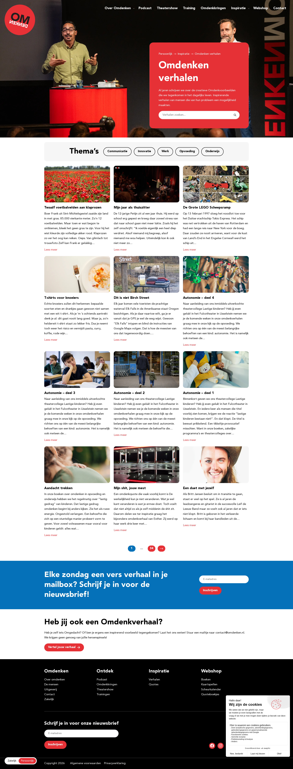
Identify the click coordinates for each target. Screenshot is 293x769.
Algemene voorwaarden (85, 763)
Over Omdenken (118, 8)
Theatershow (167, 8)
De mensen (51, 684)
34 (151, 548)
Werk (165, 151)
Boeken (206, 679)
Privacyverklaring (115, 763)
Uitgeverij (50, 689)
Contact (279, 8)
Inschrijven (210, 590)
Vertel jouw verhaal (62, 647)
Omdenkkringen (213, 8)
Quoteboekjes (210, 694)
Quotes (153, 684)
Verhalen (154, 679)
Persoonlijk (165, 54)
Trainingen (103, 694)
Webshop (260, 8)
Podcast (145, 8)
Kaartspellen (209, 684)
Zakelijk (49, 699)
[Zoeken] (235, 115)
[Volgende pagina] (161, 549)
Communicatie (117, 151)
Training (189, 8)
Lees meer (50, 249)
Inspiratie (238, 8)
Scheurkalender (211, 689)
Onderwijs (212, 151)
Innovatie (144, 151)
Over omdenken (54, 679)
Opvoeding (187, 151)
